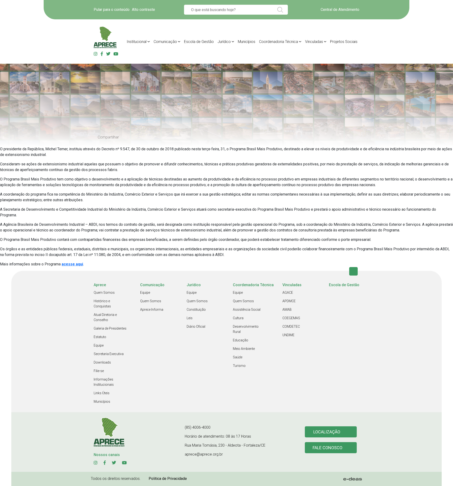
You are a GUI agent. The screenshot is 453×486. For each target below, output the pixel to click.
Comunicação (165, 41)
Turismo (239, 366)
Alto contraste (143, 9)
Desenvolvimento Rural (246, 329)
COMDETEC (291, 326)
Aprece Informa (151, 309)
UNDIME (288, 335)
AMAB (287, 309)
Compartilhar (108, 137)
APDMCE (289, 301)
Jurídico (224, 41)
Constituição (196, 309)
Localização (326, 431)
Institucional (137, 41)
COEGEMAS (291, 318)
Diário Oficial (196, 326)
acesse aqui (72, 264)
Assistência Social (246, 309)
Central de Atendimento (340, 9)
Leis (190, 318)
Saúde (237, 357)
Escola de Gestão (199, 41)
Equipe (99, 345)
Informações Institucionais (104, 381)
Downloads (102, 362)
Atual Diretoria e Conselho (105, 317)
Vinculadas (314, 41)
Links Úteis (101, 393)
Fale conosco (327, 447)
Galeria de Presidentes (110, 328)
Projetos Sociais (343, 41)
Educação (240, 340)
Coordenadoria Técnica (278, 41)
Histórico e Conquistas (102, 303)
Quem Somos (104, 292)
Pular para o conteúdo (112, 9)
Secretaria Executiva (109, 354)
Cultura (238, 318)
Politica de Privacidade (168, 478)
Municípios (246, 41)
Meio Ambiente (244, 349)
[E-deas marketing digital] (352, 478)
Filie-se (99, 371)
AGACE (287, 292)
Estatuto (100, 337)
